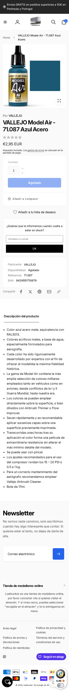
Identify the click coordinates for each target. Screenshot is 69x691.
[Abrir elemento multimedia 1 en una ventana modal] (34, 76)
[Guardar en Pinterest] (39, 292)
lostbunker (28, 685)
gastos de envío (35, 150)
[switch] (60, 685)
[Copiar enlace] (59, 292)
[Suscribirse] (58, 554)
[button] (5, 22)
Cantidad (13, 162)
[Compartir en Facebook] (21, 292)
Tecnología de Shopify (44, 685)
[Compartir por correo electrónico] (49, 291)
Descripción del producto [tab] (21, 316)
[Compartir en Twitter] (30, 292)
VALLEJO (12, 116)
